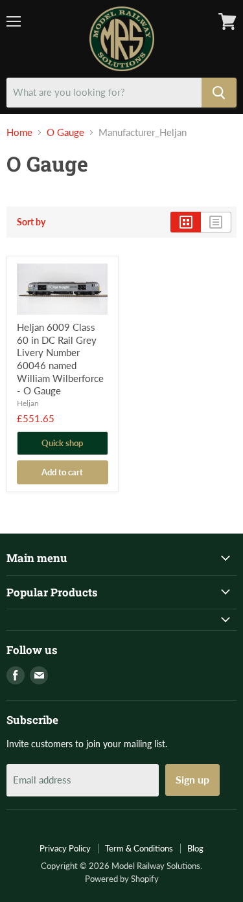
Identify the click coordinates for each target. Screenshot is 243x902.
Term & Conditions (139, 848)
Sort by (31, 222)
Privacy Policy (65, 848)
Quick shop (62, 443)
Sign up (192, 779)
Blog (195, 848)
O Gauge (65, 132)
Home (19, 132)
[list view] (216, 222)
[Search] (219, 92)
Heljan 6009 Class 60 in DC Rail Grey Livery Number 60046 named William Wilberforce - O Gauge (60, 358)
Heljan (28, 403)
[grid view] (185, 222)
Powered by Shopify (122, 879)
